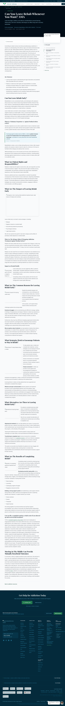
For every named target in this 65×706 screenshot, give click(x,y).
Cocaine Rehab (31, 638)
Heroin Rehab (31, 632)
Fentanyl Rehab (31, 636)
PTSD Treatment (41, 635)
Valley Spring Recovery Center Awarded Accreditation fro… (50, 629)
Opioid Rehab (31, 634)
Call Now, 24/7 (28, 602)
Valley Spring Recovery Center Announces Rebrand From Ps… (50, 625)
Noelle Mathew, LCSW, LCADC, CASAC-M (27, 27)
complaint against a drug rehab (16, 520)
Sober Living (22, 657)
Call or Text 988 (7, 635)
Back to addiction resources (11, 584)
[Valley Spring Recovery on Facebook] (4, 640)
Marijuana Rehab (32, 648)
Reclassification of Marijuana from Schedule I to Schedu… (50, 633)
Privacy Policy (43, 701)
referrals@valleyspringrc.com (59, 631)
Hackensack (40, 666)
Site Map (38, 701)
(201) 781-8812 (49, 613)
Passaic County (40, 664)
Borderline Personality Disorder (40, 648)
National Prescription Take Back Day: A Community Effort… (50, 642)
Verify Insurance (38, 602)
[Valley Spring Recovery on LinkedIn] (9, 640)
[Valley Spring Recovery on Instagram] (6, 640)
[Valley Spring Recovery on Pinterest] (11, 640)
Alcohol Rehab (31, 630)
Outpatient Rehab (23, 639)
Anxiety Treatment (41, 629)
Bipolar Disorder (40, 639)
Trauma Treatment (41, 637)
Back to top (47, 70)
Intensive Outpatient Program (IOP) (22, 636)
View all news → (49, 645)
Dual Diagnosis (22, 645)
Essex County (40, 662)
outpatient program (20, 438)
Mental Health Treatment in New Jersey (41, 626)
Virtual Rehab (22, 651)
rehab (11, 570)
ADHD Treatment (41, 644)
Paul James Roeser (9, 27)
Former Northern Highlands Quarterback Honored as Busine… (49, 638)
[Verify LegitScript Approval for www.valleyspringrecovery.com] (6, 696)
